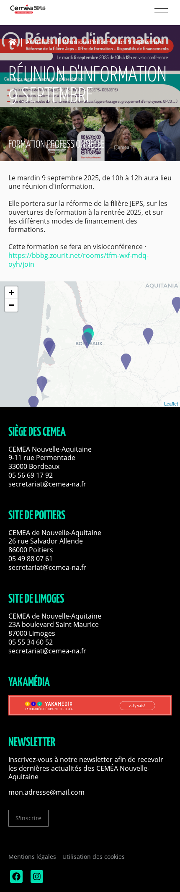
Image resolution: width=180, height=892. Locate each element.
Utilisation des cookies (93, 857)
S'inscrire (28, 818)
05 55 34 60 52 (30, 642)
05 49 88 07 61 (30, 558)
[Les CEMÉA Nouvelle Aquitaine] (42, 9)
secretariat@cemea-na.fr (47, 484)
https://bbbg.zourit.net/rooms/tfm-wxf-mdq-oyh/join (78, 260)
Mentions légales (32, 857)
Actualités (40, 42)
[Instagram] (36, 880)
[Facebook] (15, 880)
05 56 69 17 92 (30, 475)
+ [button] (11, 292)
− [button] (11, 305)
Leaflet (171, 403)
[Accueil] (14, 42)
